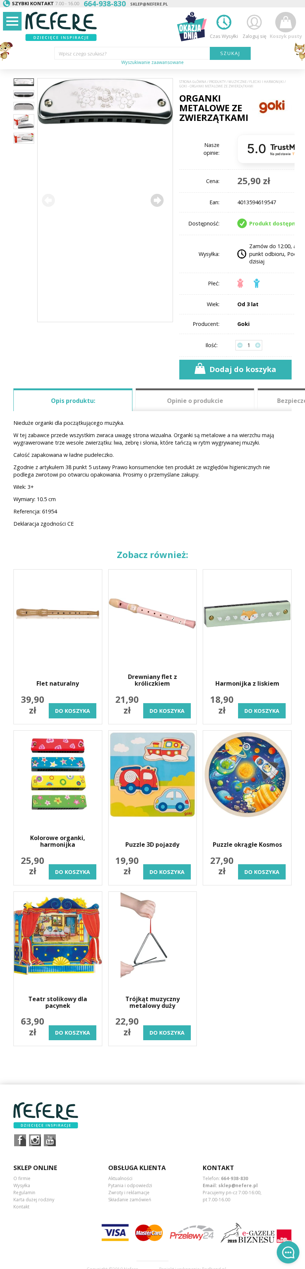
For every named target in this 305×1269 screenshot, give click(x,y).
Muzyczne (237, 82)
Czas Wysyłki (224, 36)
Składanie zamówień (129, 1199)
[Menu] (12, 21)
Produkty (217, 82)
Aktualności (120, 1178)
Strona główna (192, 82)
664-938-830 (234, 1178)
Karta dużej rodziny (33, 1199)
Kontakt (21, 1207)
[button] (157, 200)
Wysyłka (21, 1185)
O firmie (21, 1178)
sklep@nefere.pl (149, 4)
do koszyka (72, 710)
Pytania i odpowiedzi (130, 1185)
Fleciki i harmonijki (266, 82)
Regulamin (24, 1192)
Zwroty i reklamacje (129, 1192)
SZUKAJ (230, 53)
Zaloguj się (254, 36)
